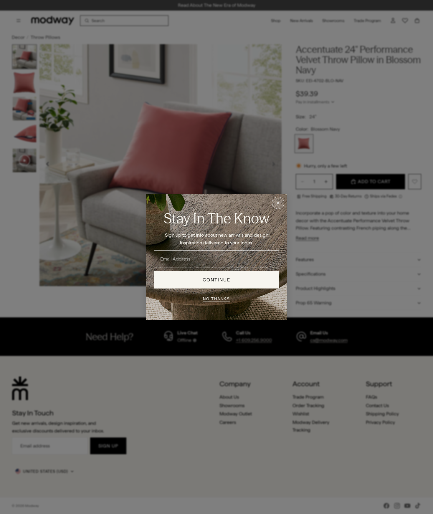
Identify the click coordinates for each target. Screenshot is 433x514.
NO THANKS (216, 299)
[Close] (278, 203)
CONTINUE (217, 280)
